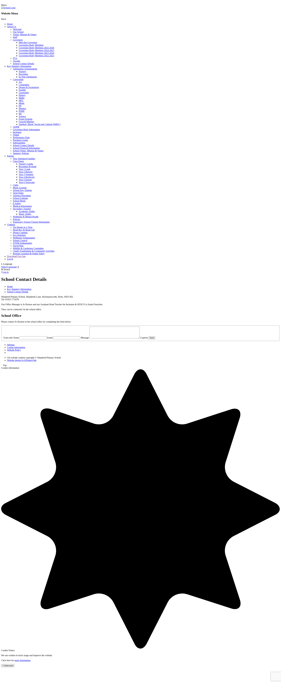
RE (20, 113)
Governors (18, 40)
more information (22, 660)
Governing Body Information (26, 129)
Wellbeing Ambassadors (24, 238)
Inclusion (17, 132)
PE (20, 106)
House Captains (20, 232)
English (22, 90)
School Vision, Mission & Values (28, 150)
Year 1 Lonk (24, 169)
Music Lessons (20, 187)
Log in (10, 259)
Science (22, 116)
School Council (20, 240)
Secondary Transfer (22, 209)
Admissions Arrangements (25, 69)
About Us (11, 26)
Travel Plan (18, 245)
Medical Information (22, 206)
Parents (10, 156)
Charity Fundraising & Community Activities (33, 251)
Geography (24, 92)
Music (21, 103)
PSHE (22, 111)
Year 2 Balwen (25, 172)
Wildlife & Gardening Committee (28, 248)
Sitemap (10, 344)
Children (11, 224)
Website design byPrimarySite (21, 360)
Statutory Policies (21, 153)
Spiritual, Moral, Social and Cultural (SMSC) (39, 124)
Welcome (17, 29)
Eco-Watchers (19, 235)
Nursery (22, 71)
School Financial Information (26, 148)
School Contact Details (23, 63)
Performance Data (21, 137)
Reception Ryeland (27, 166)
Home (10, 24)
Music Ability (25, 214)
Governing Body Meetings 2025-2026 (36, 47)
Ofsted (16, 135)
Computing (24, 84)
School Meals (19, 201)
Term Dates (18, 193)
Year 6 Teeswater (27, 182)
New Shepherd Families (24, 158)
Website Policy (14, 350)
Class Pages (18, 161)
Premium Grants (20, 140)
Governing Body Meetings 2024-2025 (36, 50)
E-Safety (17, 203)
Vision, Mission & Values (24, 34)
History (22, 95)
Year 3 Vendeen (26, 174)
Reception (23, 74)
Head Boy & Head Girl (24, 230)
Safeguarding (19, 143)
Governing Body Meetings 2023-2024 (36, 53)
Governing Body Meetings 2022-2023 (36, 55)
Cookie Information (16, 347)
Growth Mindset (26, 121)
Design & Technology (29, 87)
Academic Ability (27, 211)
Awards (16, 61)
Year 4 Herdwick (27, 177)
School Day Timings (22, 190)
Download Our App (16, 256)
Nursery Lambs (26, 164)
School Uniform (20, 198)
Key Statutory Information (19, 66)
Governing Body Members (31, 45)
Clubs (15, 185)
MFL (21, 100)
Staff (15, 37)
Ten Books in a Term (22, 227)
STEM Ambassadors (22, 243)
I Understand (7, 666)
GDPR (16, 127)
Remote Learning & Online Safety (29, 253)
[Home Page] (8, 7)
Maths (21, 98)
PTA (15, 58)
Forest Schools (25, 119)
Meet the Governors (28, 42)
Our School (18, 32)
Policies (16, 219)
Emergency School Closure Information (31, 222)
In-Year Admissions (28, 77)
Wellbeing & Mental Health (25, 216)
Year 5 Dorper (25, 179)
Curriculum (18, 79)
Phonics (22, 108)
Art (20, 82)
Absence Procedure (22, 195)
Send (152, 338)
